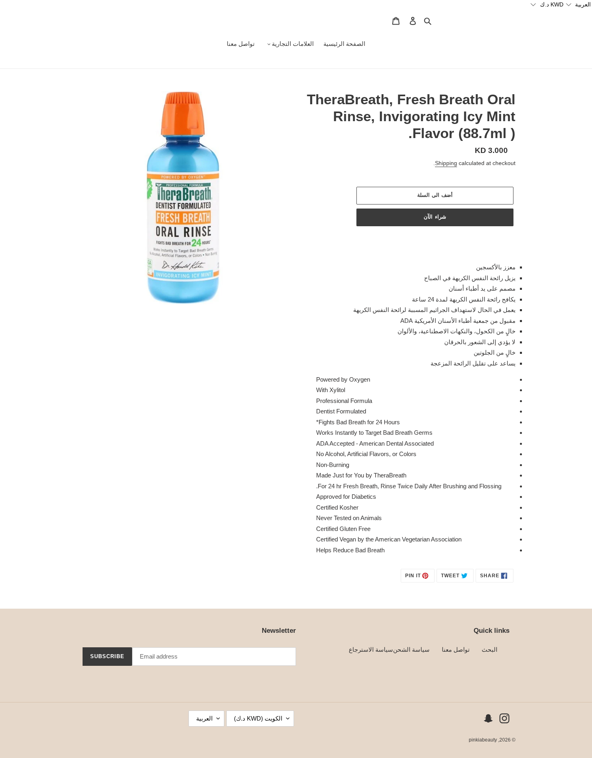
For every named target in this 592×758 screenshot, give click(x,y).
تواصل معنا (456, 649)
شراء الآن (435, 217)
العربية (204, 718)
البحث (489, 649)
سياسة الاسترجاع (371, 649)
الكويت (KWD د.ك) (258, 718)
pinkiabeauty (483, 740)
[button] (578, 4)
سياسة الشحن (411, 649)
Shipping (446, 163)
